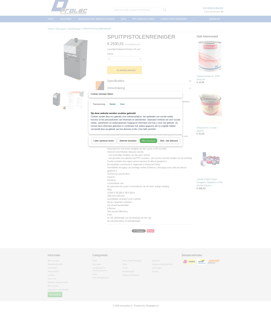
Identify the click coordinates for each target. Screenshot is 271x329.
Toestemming (99, 104)
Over (122, 104)
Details (112, 104)
